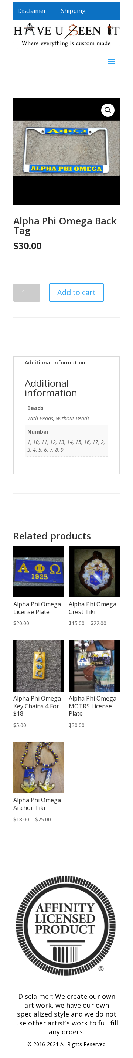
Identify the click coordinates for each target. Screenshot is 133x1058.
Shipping (73, 11)
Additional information (55, 362)
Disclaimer (31, 11)
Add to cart (76, 292)
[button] (108, 110)
